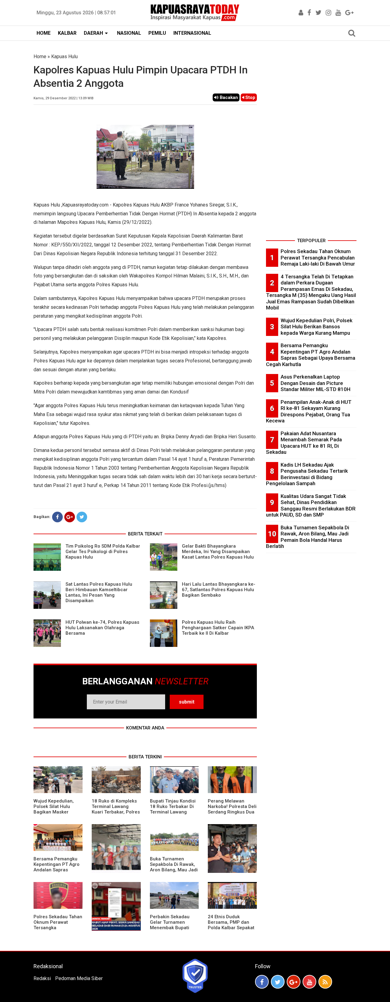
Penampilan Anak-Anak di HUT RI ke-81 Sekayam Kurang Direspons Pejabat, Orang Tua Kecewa (309, 411)
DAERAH (93, 33)
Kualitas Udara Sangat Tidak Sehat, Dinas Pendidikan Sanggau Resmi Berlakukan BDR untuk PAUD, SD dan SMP (311, 505)
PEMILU (157, 33)
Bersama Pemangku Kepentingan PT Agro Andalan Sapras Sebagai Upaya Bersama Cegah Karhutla (57, 872)
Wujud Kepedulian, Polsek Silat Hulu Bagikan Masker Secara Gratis (54, 809)
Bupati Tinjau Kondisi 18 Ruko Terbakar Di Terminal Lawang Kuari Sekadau (173, 809)
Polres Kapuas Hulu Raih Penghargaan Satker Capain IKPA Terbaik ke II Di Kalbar (218, 627)
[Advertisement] (311, 144)
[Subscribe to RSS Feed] (325, 982)
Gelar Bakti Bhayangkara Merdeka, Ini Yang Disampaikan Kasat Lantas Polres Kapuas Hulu (218, 551)
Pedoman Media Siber (79, 978)
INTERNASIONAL (192, 33)
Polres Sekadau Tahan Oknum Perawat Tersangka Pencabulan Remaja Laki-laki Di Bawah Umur (58, 930)
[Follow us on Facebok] (262, 982)
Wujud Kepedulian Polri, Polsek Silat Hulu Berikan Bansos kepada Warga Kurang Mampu (317, 326)
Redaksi (42, 978)
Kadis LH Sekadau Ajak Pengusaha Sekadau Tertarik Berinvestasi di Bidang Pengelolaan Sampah (307, 474)
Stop (249, 97)
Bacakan (228, 97)
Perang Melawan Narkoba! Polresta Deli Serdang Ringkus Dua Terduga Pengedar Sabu (232, 812)
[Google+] (69, 517)
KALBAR (67, 33)
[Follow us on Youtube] (309, 982)
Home (40, 56)
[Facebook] (57, 517)
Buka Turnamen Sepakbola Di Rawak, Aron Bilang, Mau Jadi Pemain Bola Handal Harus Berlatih (174, 870)
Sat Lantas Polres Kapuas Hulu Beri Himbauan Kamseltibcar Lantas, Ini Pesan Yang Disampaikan (99, 592)
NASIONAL (129, 33)
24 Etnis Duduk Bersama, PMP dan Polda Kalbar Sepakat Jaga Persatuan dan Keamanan (231, 927)
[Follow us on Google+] (293, 982)
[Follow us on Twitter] (278, 982)
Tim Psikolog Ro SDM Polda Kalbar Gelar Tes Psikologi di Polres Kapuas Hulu (103, 551)
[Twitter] (81, 517)
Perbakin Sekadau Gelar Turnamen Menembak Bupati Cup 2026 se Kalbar (171, 925)
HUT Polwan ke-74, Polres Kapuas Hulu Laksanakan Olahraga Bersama (102, 627)
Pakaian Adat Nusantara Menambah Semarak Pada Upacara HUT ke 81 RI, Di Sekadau (304, 442)
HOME (44, 33)
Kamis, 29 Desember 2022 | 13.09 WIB (64, 98)
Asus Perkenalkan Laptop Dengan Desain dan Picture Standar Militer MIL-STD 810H (315, 383)
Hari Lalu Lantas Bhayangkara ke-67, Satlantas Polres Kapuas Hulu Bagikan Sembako (218, 589)
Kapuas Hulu (64, 56)
